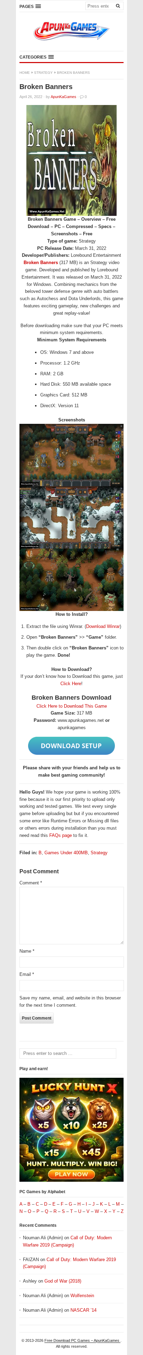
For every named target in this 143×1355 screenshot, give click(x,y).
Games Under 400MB (66, 852)
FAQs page (60, 835)
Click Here (70, 683)
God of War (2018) (62, 1281)
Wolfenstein (82, 1295)
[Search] (117, 5)
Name (26, 951)
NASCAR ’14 (83, 1310)
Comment (30, 882)
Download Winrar (103, 626)
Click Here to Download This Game (71, 706)
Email (26, 974)
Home (24, 73)
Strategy (43, 73)
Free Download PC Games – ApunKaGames (82, 1340)
